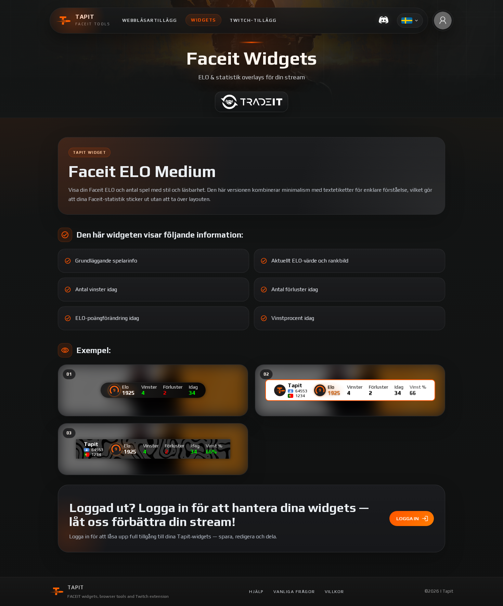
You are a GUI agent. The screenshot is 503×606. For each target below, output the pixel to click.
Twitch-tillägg (253, 20)
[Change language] (410, 20)
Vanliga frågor (294, 591)
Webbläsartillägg (149, 20)
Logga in (407, 518)
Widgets (203, 20)
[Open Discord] (383, 20)
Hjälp (256, 591)
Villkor (334, 591)
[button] (442, 20)
